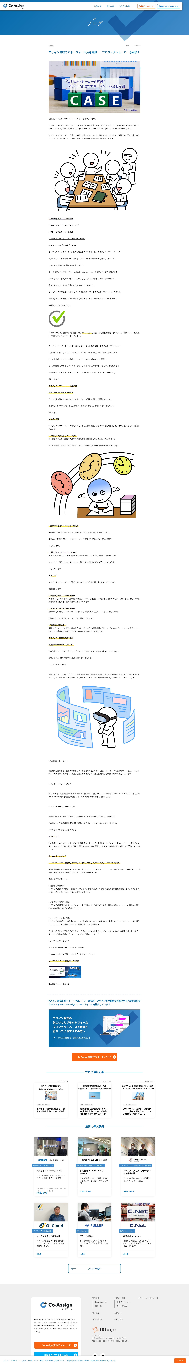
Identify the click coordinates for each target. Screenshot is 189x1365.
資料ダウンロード (146, 6)
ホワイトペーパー (124, 1302)
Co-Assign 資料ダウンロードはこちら (95, 1057)
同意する (180, 1360)
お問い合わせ (97, 1319)
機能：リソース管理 (131, 333)
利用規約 (117, 1313)
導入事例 (110, 6)
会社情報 (117, 1319)
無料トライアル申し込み (168, 6)
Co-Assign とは (101, 1302)
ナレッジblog (122, 1306)
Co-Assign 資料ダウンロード (56, 1345)
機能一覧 (98, 1306)
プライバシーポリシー (147, 1298)
